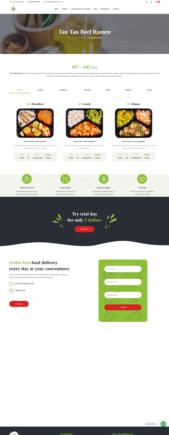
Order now (84, 229)
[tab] (19, 91)
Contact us (19, 304)
